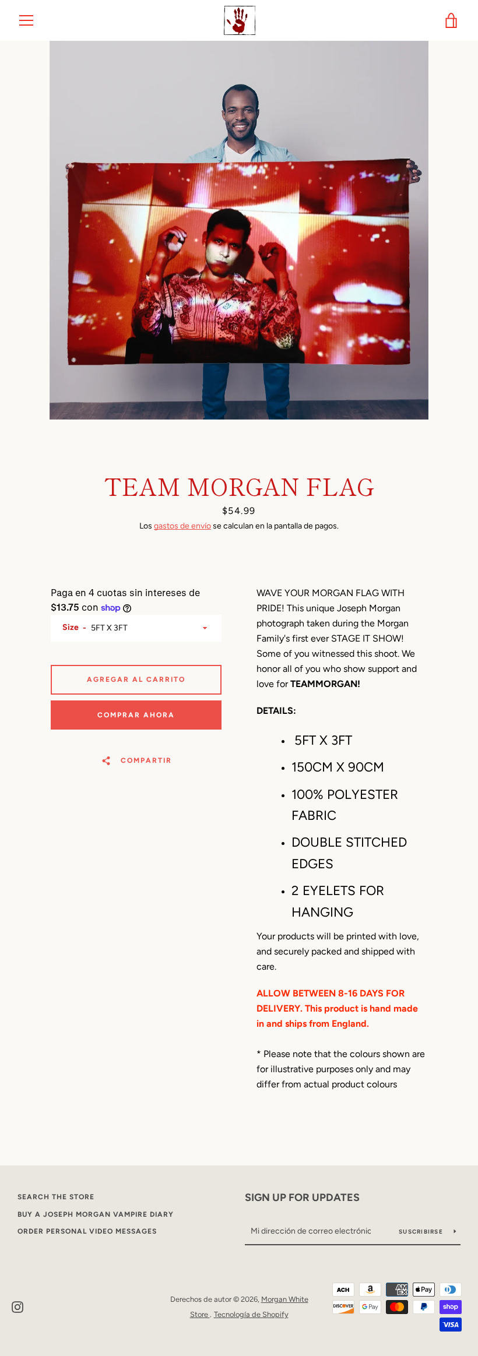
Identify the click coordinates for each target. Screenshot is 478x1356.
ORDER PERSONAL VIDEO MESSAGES (87, 1231)
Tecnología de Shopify (251, 1314)
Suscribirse (422, 1231)
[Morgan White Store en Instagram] (17, 1306)
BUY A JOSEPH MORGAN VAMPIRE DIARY (95, 1214)
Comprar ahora (136, 715)
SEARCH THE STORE (55, 1197)
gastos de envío (182, 526)
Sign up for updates (302, 1197)
